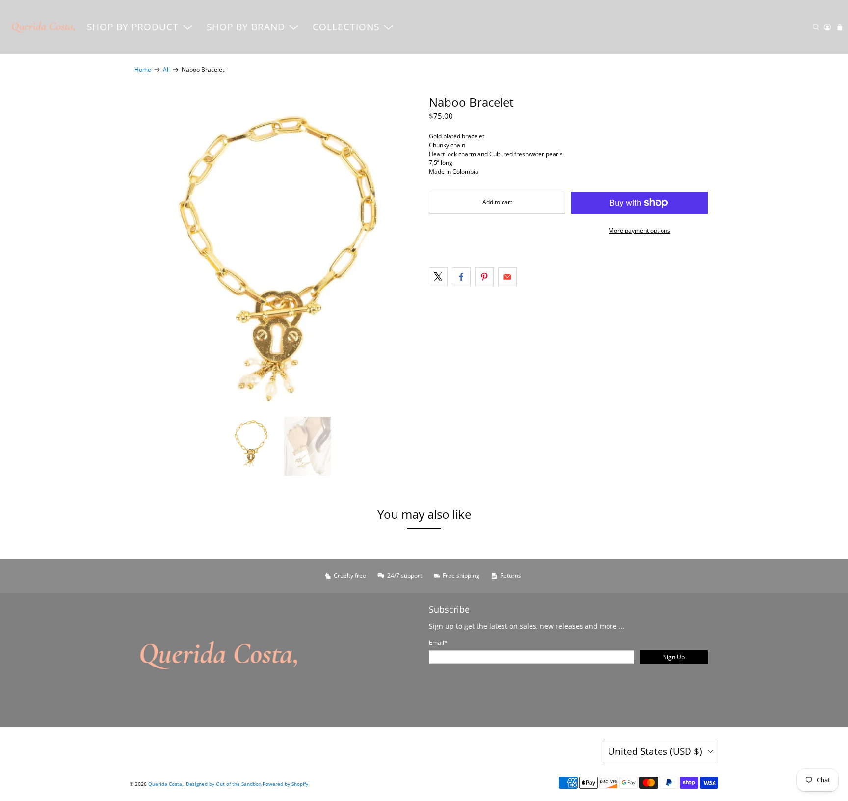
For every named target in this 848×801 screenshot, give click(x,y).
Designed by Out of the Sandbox (223, 783)
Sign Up (674, 657)
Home (142, 70)
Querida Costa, (165, 783)
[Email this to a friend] (507, 276)
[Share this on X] (438, 276)
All (166, 70)
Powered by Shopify (285, 783)
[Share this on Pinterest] (484, 276)
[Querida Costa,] (43, 27)
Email (438, 643)
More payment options (639, 230)
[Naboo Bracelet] (276, 251)
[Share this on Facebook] (461, 276)
